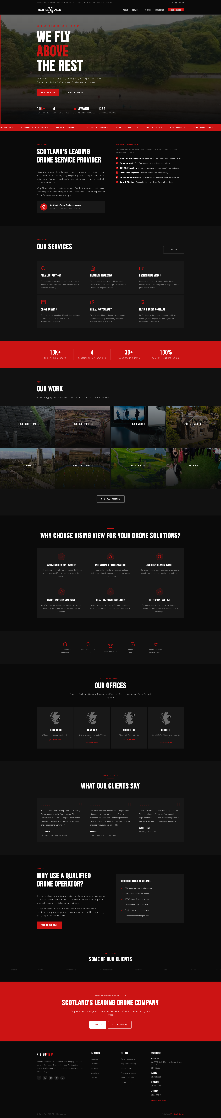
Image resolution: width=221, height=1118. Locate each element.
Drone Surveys (126, 1068)
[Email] (183, 2)
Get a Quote (176, 10)
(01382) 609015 (65, 2)
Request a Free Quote (76, 92)
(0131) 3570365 (85, 2)
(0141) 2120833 (105, 2)
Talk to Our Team (49, 925)
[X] (45, 1078)
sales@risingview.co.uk (159, 1100)
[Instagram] (176, 2)
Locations (159, 10)
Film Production (127, 1082)
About (125, 10)
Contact (94, 1077)
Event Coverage (127, 1077)
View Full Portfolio (110, 499)
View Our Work (48, 92)
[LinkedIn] (62, 1078)
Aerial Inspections (128, 1059)
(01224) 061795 (46, 2)
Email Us (98, 1025)
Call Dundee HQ (119, 1025)
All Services (174, 249)
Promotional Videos (128, 1073)
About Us (94, 1059)
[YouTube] (180, 2)
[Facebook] (169, 2)
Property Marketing (128, 1063)
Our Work (147, 10)
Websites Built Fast (177, 1114)
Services (136, 10)
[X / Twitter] (172, 2)
